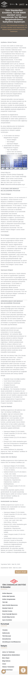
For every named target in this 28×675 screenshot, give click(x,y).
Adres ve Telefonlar (8, 652)
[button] (26, 4)
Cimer (4, 664)
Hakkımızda (6, 633)
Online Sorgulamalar (8, 599)
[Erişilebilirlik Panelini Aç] (23, 670)
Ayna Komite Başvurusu (10, 605)
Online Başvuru (7, 593)
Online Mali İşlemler (8, 596)
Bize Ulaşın (5, 658)
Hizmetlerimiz (6, 639)
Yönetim (5, 630)
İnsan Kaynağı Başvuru (9, 614)
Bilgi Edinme (6, 661)
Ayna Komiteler (7, 620)
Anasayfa (3, 25)
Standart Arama (7, 611)
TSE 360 (4, 602)
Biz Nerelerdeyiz (7, 670)
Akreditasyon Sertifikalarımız (11, 642)
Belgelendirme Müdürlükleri (11, 655)
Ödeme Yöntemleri (8, 667)
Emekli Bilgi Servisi (8, 617)
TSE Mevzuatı (6, 636)
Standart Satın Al (7, 608)
